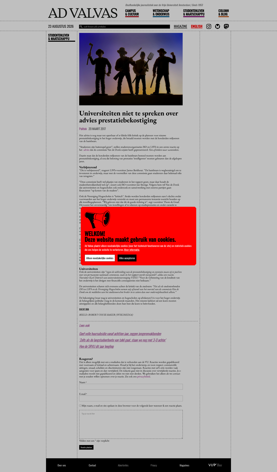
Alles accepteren (127, 258)
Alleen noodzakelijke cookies (99, 258)
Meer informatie (131, 250)
